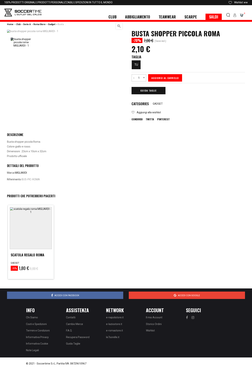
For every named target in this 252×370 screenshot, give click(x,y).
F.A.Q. (69, 330)
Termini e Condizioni (38, 330)
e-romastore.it (114, 330)
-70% (14, 268)
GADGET (158, 103)
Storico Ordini (154, 324)
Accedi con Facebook (66, 295)
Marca (10, 172)
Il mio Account (154, 317)
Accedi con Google (189, 295)
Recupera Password (77, 337)
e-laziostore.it (114, 324)
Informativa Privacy (37, 337)
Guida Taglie (148, 90)
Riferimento (14, 179)
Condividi (137, 119)
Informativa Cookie (37, 343)
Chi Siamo (32, 317)
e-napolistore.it (115, 317)
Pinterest (163, 119)
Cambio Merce (74, 324)
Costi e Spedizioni (36, 324)
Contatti (70, 317)
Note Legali (32, 350)
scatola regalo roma (27, 254)
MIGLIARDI (21, 172)
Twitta (150, 119)
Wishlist (150, 330)
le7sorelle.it (112, 337)
